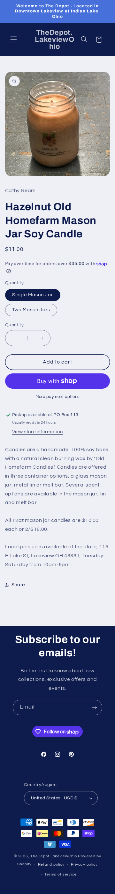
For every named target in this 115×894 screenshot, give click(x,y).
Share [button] (18, 584)
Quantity (14, 325)
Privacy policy (84, 864)
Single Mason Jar (32, 294)
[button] (13, 39)
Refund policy (51, 864)
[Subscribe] (94, 707)
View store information (37, 431)
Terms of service (60, 874)
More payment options (57, 397)
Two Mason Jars (31, 309)
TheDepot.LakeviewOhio (53, 856)
